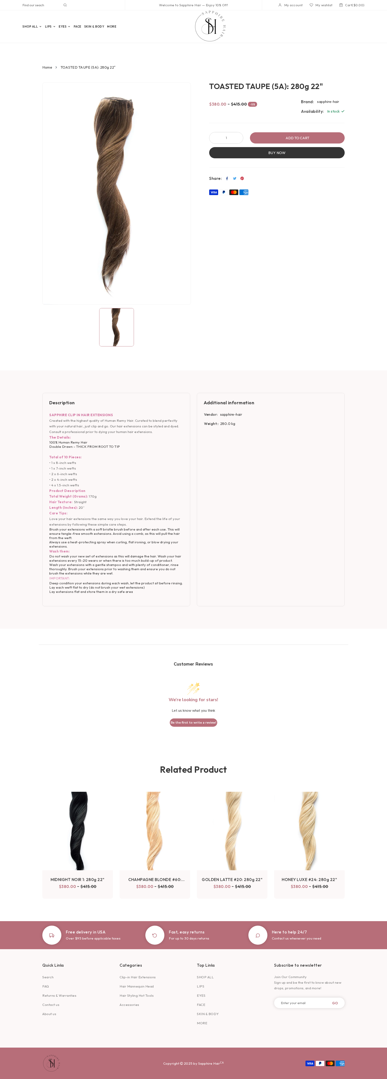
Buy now (277, 152)
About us (49, 1014)
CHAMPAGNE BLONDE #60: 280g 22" (154, 879)
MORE (202, 1023)
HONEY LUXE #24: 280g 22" (309, 879)
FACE (201, 1005)
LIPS (200, 986)
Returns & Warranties (59, 995)
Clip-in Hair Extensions (138, 977)
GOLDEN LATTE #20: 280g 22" (232, 879)
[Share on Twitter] (235, 178)
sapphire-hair (231, 414)
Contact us (50, 1005)
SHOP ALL (205, 977)
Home (47, 67)
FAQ (45, 986)
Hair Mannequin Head (137, 986)
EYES (201, 995)
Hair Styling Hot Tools (137, 995)
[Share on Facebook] (227, 178)
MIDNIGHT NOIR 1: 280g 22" (78, 879)
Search (48, 977)
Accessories (129, 1005)
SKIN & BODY (208, 1014)
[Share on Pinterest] (242, 178)
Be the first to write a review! (193, 722)
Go (335, 1003)
